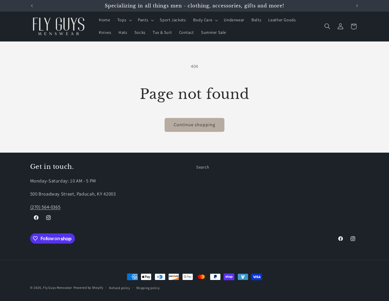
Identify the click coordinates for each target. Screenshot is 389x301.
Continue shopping (195, 125)
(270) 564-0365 (45, 207)
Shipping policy (148, 288)
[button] (124, 20)
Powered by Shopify (88, 287)
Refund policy (119, 288)
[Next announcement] (357, 5)
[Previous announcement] (32, 5)
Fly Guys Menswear (57, 287)
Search (202, 167)
